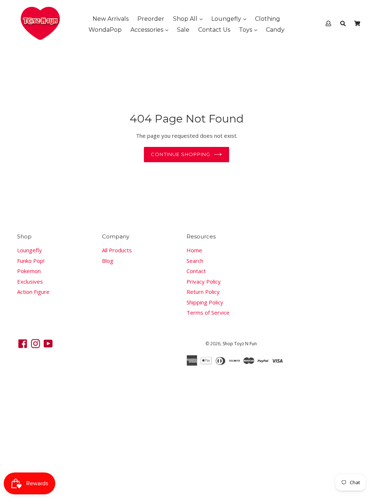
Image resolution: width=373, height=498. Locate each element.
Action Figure (33, 291)
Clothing (267, 18)
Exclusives (30, 281)
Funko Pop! (30, 260)
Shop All (186, 18)
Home (194, 250)
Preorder (150, 18)
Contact (196, 271)
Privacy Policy (203, 281)
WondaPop (105, 29)
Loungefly (227, 18)
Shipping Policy (204, 302)
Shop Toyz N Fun (240, 344)
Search (194, 260)
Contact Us (214, 29)
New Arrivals (111, 18)
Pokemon (29, 271)
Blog (107, 260)
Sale (183, 29)
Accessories (147, 29)
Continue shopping (180, 154)
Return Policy (203, 291)
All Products (117, 250)
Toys (246, 29)
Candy (275, 29)
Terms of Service (207, 312)
